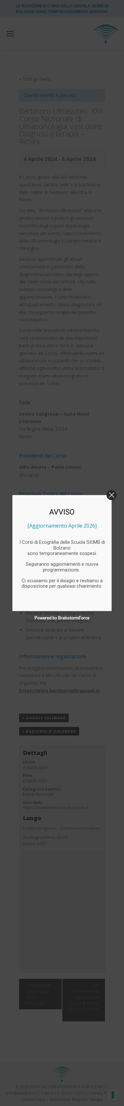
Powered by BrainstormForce (62, 617)
